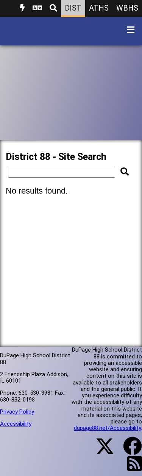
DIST (73, 7)
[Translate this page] (37, 8)
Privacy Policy (17, 411)
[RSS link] (131, 468)
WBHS (127, 7)
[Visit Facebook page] (128, 450)
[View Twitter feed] (101, 450)
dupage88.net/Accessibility (107, 428)
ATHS (99, 7)
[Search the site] (53, 8)
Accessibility (15, 423)
